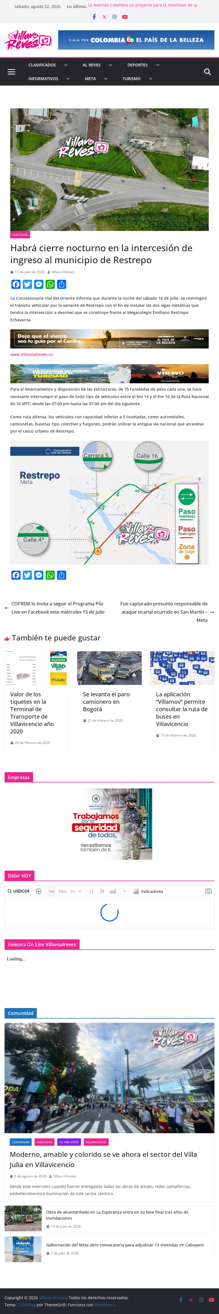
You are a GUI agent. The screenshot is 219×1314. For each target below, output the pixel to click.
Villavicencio (96, 1142)
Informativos (43, 78)
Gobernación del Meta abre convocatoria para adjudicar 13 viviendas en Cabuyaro (125, 1245)
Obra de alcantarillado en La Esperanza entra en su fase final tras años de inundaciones (117, 1215)
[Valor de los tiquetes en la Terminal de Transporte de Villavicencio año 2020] (37, 655)
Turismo (132, 78)
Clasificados (42, 65)
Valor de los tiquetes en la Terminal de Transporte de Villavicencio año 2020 (32, 712)
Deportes (137, 65)
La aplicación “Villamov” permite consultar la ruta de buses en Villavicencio (182, 709)
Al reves (92, 65)
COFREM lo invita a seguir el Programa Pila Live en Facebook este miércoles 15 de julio (58, 608)
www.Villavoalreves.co (31, 354)
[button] (65, 65)
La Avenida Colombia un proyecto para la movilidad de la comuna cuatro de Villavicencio (142, 9)
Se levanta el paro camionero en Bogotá (106, 701)
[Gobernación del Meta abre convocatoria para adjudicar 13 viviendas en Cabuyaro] (23, 1249)
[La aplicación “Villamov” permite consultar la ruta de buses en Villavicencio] (182, 655)
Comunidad (20, 1142)
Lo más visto (69, 1142)
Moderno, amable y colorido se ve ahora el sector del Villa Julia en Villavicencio (103, 1159)
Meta (90, 78)
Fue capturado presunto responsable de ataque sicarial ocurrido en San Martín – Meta (164, 612)
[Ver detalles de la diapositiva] (136, 40)
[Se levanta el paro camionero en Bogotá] (109, 655)
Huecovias (20, 235)
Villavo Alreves (63, 271)
